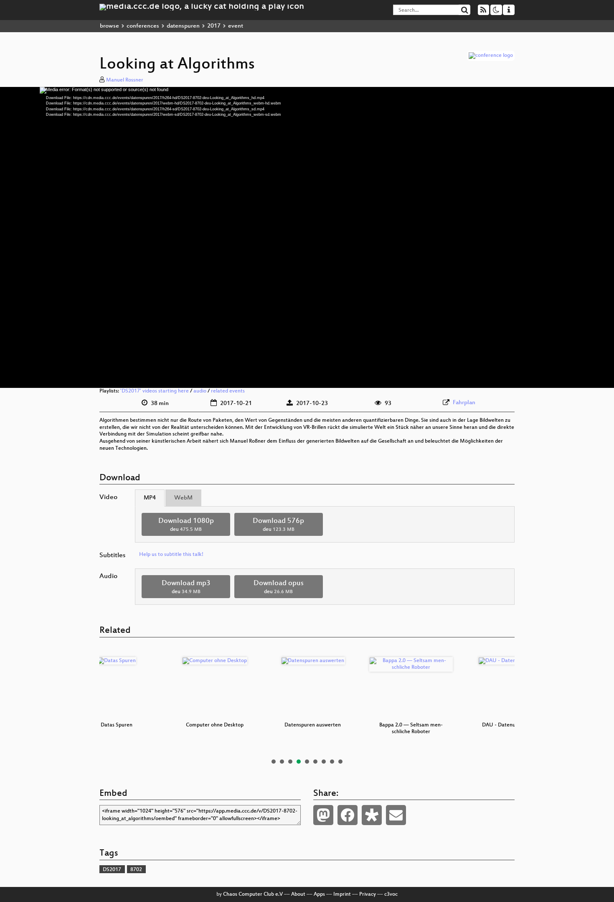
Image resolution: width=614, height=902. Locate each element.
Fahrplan (464, 402)
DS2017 (112, 870)
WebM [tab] (183, 498)
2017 (214, 26)
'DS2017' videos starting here (154, 391)
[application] (307, 237)
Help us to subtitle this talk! (171, 555)
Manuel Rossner (124, 80)
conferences (143, 26)
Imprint (342, 894)
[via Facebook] (347, 815)
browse (109, 26)
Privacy (367, 894)
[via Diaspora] (372, 815)
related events (228, 391)
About (298, 894)
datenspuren (183, 26)
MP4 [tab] (150, 498)
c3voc (391, 894)
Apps (319, 894)
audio (199, 391)
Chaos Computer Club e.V (253, 894)
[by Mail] (396, 815)
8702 (136, 870)
